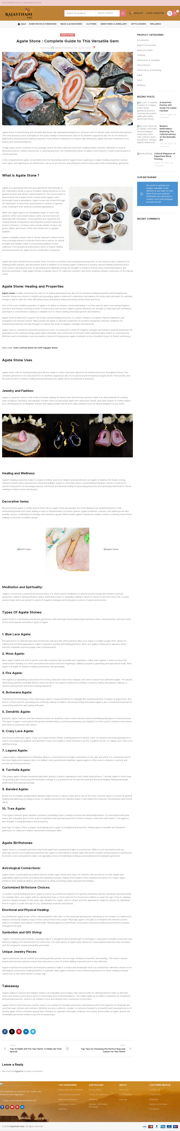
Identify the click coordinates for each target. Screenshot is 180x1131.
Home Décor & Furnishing (149, 70)
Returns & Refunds (158, 1104)
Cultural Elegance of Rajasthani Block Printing (164, 156)
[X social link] (12, 1031)
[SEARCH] (123, 13)
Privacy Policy (95, 1090)
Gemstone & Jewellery (69, 1095)
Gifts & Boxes (143, 65)
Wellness (141, 85)
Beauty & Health (145, 50)
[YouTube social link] (12, 1107)
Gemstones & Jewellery (148, 60)
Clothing (141, 55)
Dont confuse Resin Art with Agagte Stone (36, 348)
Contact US (154, 1090)
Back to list (67, 1048)
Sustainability (125, 1095)
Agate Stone (67, 35)
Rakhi (139, 75)
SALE (139, 80)
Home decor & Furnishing (70, 1090)
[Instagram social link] (7, 1107)
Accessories (143, 40)
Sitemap (123, 1100)
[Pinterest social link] (19, 1031)
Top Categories (67, 1085)
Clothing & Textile (67, 1104)
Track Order (155, 1095)
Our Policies (96, 1085)
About (123, 1085)
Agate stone (8, 293)
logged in (18, 1071)
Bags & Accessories (146, 45)
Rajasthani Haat (17, 1126)
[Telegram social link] (33, 1031)
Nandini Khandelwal (64, 48)
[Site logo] (19, 13)
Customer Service (159, 1085)
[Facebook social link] (5, 1031)
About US (124, 1090)
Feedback (154, 1109)
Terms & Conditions (98, 1095)
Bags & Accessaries (67, 1100)
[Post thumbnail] (147, 111)
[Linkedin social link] (26, 1031)
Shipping (93, 1100)
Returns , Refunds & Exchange (98, 1105)
